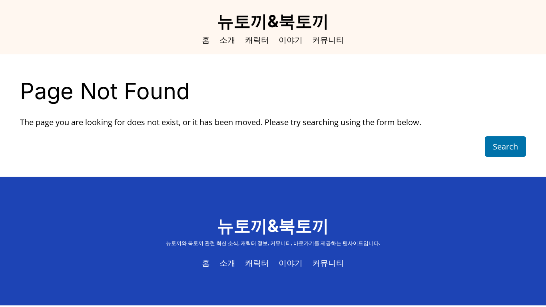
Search (505, 146)
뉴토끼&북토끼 (273, 21)
